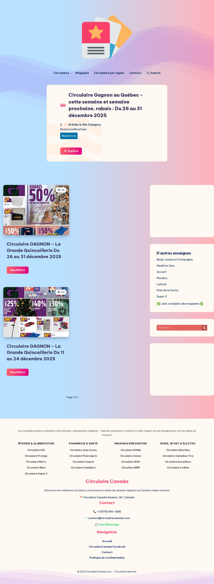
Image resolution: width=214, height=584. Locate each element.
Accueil (107, 541)
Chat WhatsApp (109, 524)
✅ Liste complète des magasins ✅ (180, 303)
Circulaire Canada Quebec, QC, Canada (108, 497)
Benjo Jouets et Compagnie (175, 259)
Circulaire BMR (131, 467)
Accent (161, 272)
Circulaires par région (109, 73)
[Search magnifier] (204, 328)
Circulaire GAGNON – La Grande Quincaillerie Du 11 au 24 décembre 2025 (35, 352)
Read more (69, 135)
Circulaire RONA (131, 450)
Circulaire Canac (130, 455)
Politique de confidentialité (107, 557)
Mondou (162, 278)
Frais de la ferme (167, 290)
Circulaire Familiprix (83, 467)
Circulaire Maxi (36, 467)
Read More (19, 271)
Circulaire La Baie (178, 467)
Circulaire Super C (36, 473)
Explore (72, 151)
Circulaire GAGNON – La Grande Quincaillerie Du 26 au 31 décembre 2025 (34, 250)
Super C (162, 296)
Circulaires (61, 73)
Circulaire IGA (36, 450)
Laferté (162, 284)
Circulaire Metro (36, 461)
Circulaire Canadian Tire (178, 455)
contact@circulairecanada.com (109, 518)
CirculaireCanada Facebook (107, 546)
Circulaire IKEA (130, 461)
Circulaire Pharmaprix (83, 455)
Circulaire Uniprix (83, 461)
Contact (135, 73)
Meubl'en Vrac (166, 265)
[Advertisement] (108, 212)
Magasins (82, 73)
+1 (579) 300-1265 (109, 511)
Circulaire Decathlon (178, 461)
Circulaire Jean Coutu (83, 450)
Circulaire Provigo (36, 455)
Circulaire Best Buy (178, 450)
